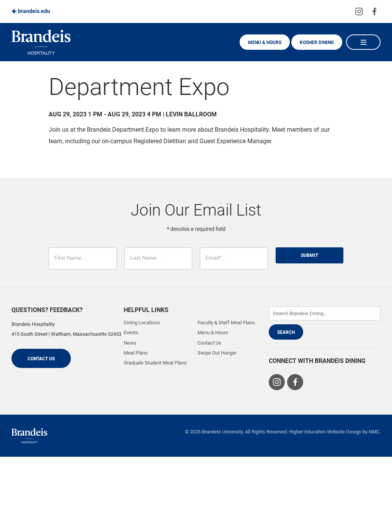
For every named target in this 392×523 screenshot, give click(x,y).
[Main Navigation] (363, 42)
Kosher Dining (317, 42)
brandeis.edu (33, 11)
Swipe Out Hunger (217, 353)
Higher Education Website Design (325, 432)
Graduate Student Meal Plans (155, 363)
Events (131, 332)
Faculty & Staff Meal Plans (226, 322)
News (130, 343)
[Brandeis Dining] (29, 435)
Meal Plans (136, 353)
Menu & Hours (264, 42)
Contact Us (41, 358)
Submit (309, 255)
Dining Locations (142, 322)
